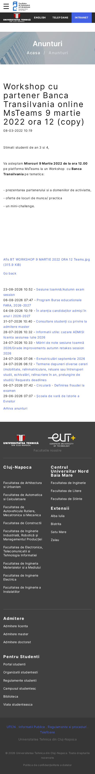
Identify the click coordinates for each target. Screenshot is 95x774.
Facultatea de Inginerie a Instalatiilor (22, 589)
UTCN (11, 727)
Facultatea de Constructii (22, 523)
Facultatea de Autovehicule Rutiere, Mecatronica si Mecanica (22, 511)
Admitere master (15, 634)
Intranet (81, 17)
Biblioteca (10, 696)
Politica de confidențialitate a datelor (47, 765)
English (40, 17)
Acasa (33, 53)
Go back (10, 273)
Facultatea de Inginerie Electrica (20, 577)
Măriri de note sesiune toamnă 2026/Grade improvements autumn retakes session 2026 (43, 348)
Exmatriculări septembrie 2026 (60, 358)
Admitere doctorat (17, 642)
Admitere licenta (15, 626)
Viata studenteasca (17, 704)
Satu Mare (58, 532)
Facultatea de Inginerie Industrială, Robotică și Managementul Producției (22, 535)
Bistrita (56, 524)
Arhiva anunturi (15, 408)
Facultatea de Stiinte (66, 499)
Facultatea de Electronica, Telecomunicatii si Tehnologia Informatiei (23, 551)
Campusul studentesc (19, 688)
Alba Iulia (58, 516)
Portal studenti (14, 664)
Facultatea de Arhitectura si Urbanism (22, 485)
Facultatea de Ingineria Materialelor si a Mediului (22, 565)
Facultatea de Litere (66, 491)
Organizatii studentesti (20, 672)
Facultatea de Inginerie (68, 483)
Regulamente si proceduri (67, 727)
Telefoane (60, 17)
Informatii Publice (32, 727)
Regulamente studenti (19, 680)
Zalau (55, 540)
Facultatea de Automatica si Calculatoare (22, 497)
